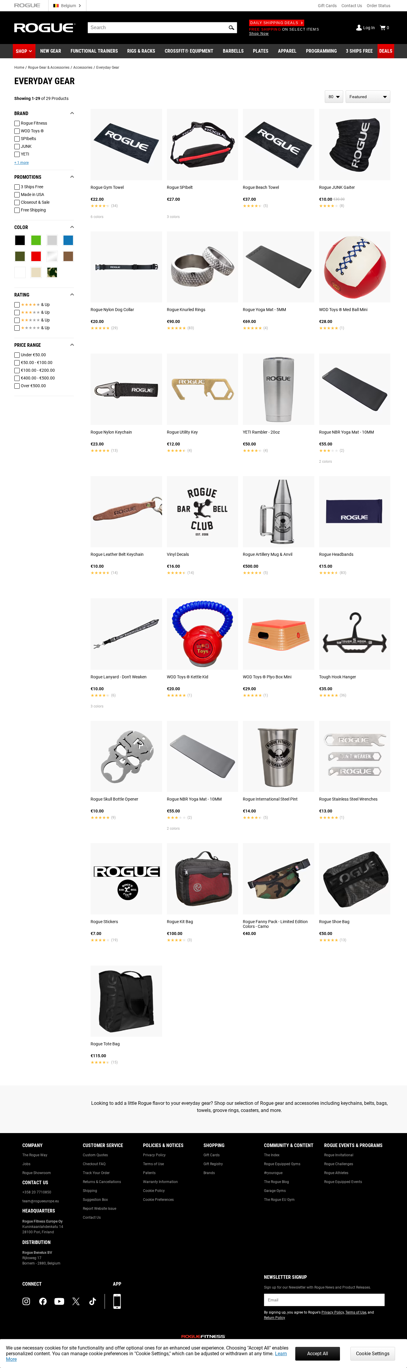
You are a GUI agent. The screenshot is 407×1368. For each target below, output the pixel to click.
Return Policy (274, 1318)
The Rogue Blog (276, 1182)
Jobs (26, 1164)
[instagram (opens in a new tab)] (26, 1301)
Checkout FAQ (94, 1164)
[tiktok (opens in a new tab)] (92, 1301)
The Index (271, 1155)
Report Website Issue (99, 1209)
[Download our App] (117, 1301)
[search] (162, 27)
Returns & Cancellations (102, 1182)
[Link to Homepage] (45, 27)
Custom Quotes (95, 1155)
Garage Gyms (275, 1191)
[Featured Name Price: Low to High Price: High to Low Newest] (368, 96)
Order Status (378, 5)
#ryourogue (273, 1173)
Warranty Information (160, 1182)
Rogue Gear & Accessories (48, 67)
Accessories (82, 67)
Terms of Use (153, 1164)
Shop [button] (21, 51)
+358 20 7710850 (36, 1192)
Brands (209, 1173)
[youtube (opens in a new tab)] (59, 1301)
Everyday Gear (107, 67)
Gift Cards (327, 5)
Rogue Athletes (336, 1173)
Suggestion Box (95, 1200)
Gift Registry (213, 1164)
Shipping (90, 1191)
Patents (149, 1173)
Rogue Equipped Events (343, 1182)
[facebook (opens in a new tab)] (42, 1301)
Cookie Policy (154, 1191)
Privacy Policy (154, 1155)
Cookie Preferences (158, 1200)
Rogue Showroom (36, 1173)
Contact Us (351, 5)
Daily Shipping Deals (274, 23)
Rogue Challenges (338, 1164)
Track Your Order (96, 1173)
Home (19, 67)
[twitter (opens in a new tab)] (76, 1301)
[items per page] (334, 96)
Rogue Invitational (338, 1155)
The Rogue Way (34, 1155)
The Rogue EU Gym (279, 1200)
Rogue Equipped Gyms (282, 1164)
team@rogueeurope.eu (40, 1201)
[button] (231, 27)
